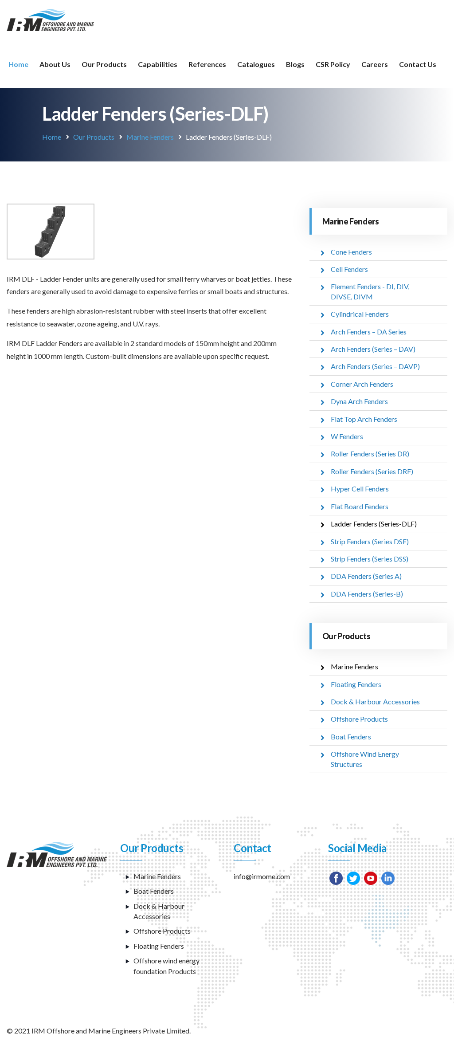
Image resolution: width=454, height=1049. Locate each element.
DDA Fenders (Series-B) (367, 593)
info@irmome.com (262, 876)
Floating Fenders (356, 684)
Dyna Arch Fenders (359, 401)
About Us (54, 64)
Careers (374, 64)
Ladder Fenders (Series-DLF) (374, 523)
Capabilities (157, 64)
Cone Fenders (351, 252)
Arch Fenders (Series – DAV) (373, 349)
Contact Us (417, 64)
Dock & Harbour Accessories (375, 701)
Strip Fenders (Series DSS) (369, 558)
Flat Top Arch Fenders (364, 419)
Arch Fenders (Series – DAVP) (375, 366)
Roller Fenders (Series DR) (370, 453)
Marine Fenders (150, 137)
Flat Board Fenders (359, 506)
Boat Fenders (351, 736)
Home (18, 64)
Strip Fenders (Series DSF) (370, 541)
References (207, 64)
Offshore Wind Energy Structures (365, 759)
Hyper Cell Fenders (360, 488)
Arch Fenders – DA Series (369, 331)
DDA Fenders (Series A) (366, 576)
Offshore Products (359, 719)
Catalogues (256, 64)
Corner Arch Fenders (362, 384)
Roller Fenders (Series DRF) (372, 471)
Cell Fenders (349, 269)
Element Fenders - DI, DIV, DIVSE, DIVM (370, 291)
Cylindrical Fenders (360, 314)
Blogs (295, 64)
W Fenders (347, 436)
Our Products (104, 64)
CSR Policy (333, 64)
